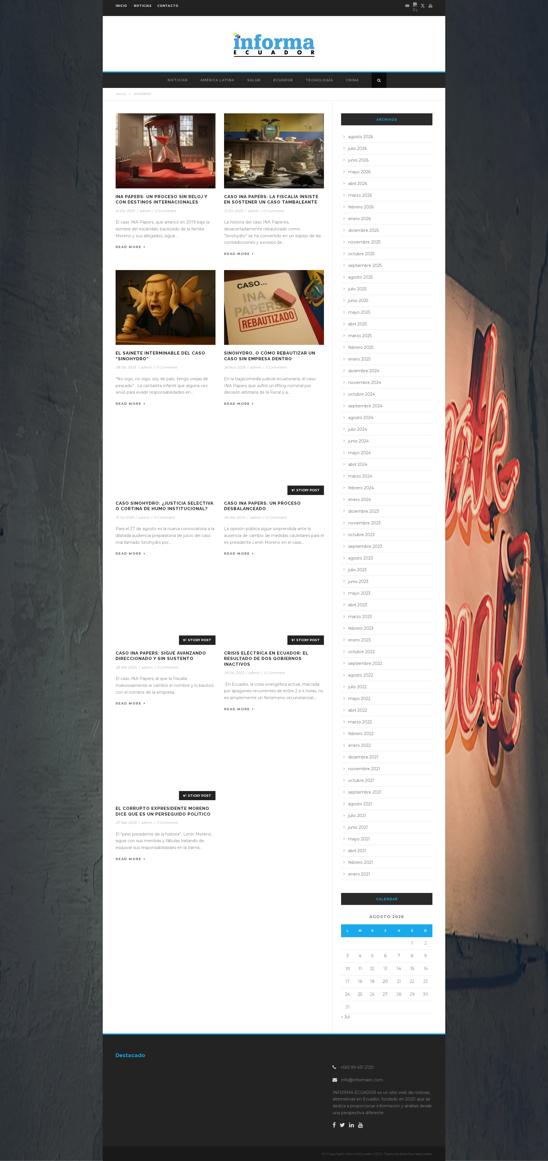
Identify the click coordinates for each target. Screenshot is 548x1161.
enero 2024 (359, 499)
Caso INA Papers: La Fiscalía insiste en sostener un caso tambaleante (271, 199)
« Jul (345, 1016)
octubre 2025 (361, 253)
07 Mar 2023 (126, 822)
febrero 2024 (361, 487)
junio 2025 (358, 300)
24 (347, 994)
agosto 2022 (360, 675)
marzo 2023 (360, 616)
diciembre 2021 (363, 757)
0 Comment (165, 211)
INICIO (121, 6)
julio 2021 (357, 815)
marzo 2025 (360, 335)
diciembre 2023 (363, 511)
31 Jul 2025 (125, 517)
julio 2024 (357, 429)
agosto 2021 (360, 803)
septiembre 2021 (365, 792)
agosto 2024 (360, 417)
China (352, 80)
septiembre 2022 (365, 663)
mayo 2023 (359, 593)
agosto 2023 (360, 558)
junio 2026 (358, 160)
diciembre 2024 (363, 370)
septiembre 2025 (365, 265)
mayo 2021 (359, 839)
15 (412, 968)
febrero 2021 (360, 862)
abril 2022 (357, 710)
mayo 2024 (359, 452)
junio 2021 (358, 827)
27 (385, 994)
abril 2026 (357, 183)
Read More (129, 247)
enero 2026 (359, 218)
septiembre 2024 (365, 406)
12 (372, 968)
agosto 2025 (360, 277)
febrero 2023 (361, 628)
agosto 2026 (360, 136)
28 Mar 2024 (126, 667)
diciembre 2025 (363, 230)
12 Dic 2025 (233, 211)
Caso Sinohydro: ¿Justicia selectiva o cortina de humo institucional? (164, 506)
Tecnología (319, 80)
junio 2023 (358, 581)
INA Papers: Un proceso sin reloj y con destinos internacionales (161, 199)
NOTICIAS (143, 6)
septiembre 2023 (365, 546)
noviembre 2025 (364, 242)
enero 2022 (359, 745)
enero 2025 (359, 359)
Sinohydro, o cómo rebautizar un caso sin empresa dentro (269, 356)
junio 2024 (358, 441)
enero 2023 (359, 640)
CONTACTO (167, 6)
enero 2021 (359, 874)
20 (385, 981)
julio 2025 (357, 288)
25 (360, 994)
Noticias (178, 80)
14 (399, 968)
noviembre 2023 (364, 523)
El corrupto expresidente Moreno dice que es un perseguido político (163, 811)
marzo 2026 (360, 195)
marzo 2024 (360, 476)
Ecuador (283, 80)
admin (144, 211)
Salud (254, 80)
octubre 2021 (361, 780)
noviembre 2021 (364, 768)
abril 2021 (357, 850)
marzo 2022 (360, 722)
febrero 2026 (361, 207)
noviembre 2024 (364, 382)
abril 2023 (357, 604)
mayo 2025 (359, 312)
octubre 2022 (361, 651)
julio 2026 (357, 148)
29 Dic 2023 (234, 673)
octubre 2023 (361, 534)
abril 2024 (357, 464)
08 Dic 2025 (126, 367)
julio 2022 (357, 686)
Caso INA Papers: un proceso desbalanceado (262, 506)
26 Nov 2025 (234, 367)
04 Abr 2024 (234, 517)
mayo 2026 (359, 171)
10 (347, 968)
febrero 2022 (361, 733)
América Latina (217, 80)
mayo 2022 (359, 698)
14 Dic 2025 (125, 211)
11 (360, 968)
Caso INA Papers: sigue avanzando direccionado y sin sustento (161, 656)
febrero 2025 (360, 347)
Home (121, 94)
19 (372, 981)
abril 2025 (357, 324)
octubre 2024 (361, 394)
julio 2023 (357, 569)
